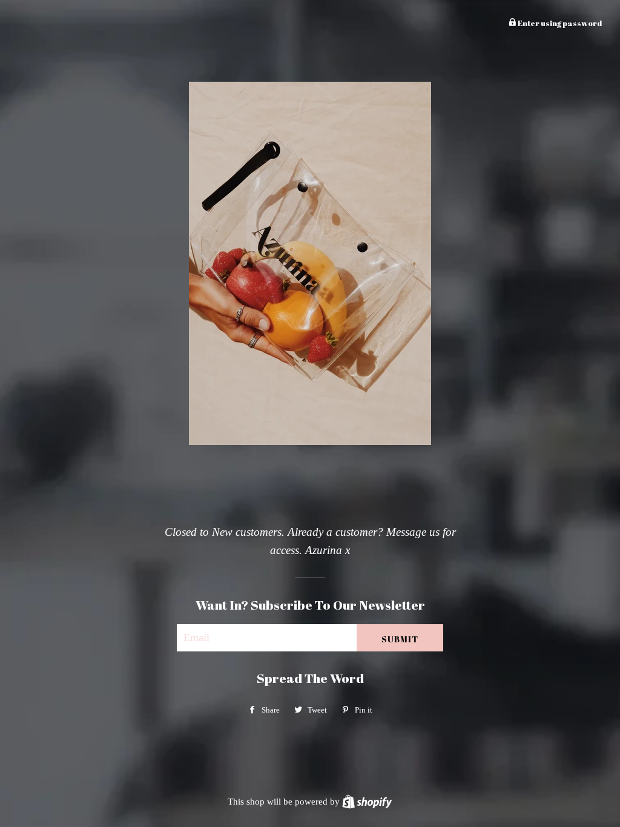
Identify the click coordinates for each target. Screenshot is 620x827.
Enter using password (559, 23)
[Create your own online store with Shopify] (367, 801)
